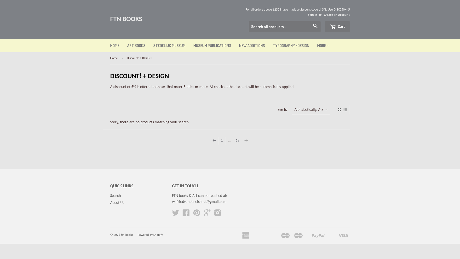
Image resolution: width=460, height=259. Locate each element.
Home (114, 45)
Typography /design (291, 45)
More (321, 45)
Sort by (282, 110)
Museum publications (212, 45)
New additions (252, 45)
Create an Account (337, 15)
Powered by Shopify (150, 234)
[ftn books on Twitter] (175, 215)
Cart (341, 26)
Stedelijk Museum (169, 45)
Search (115, 196)
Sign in (312, 15)
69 (237, 141)
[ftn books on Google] (207, 215)
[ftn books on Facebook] (186, 215)
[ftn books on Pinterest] (196, 215)
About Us (117, 203)
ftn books (126, 19)
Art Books (136, 45)
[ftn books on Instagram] (217, 215)
